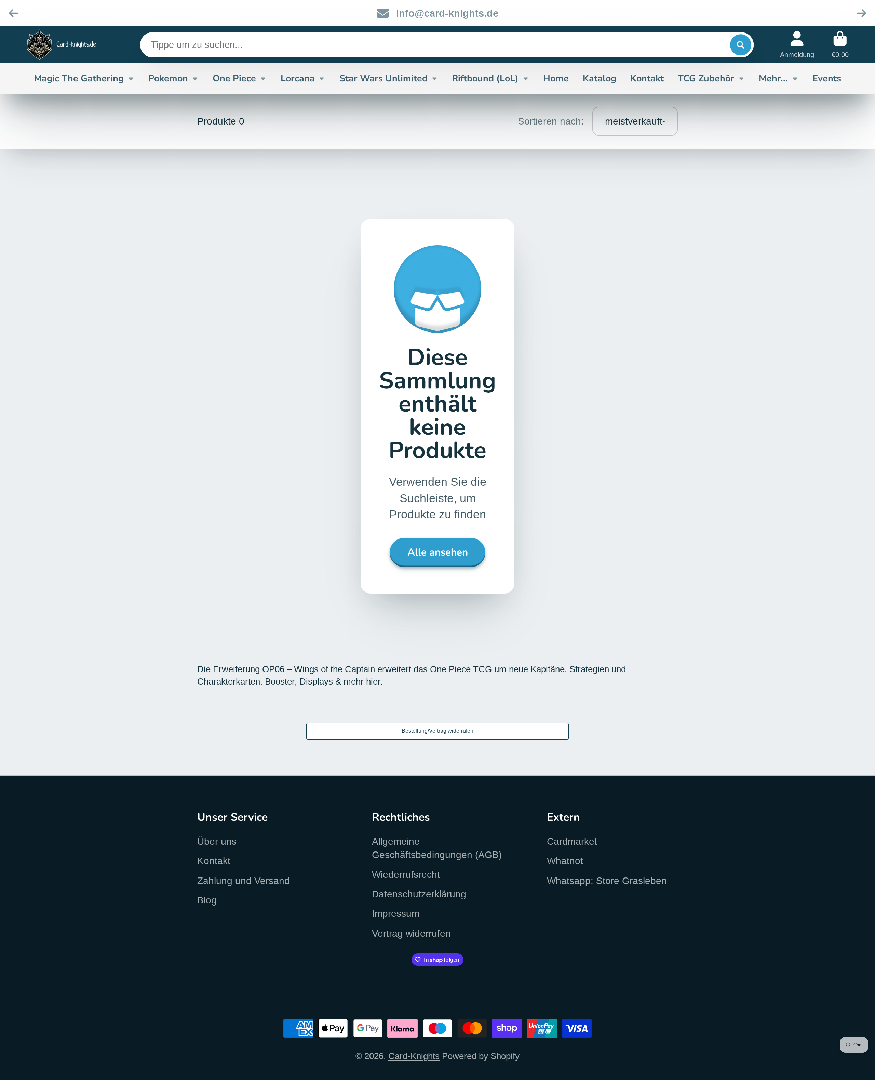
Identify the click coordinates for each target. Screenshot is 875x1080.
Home (556, 78)
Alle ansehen (437, 552)
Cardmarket (572, 841)
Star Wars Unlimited (383, 78)
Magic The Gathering (79, 78)
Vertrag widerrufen (411, 933)
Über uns (217, 841)
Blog (207, 900)
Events (826, 78)
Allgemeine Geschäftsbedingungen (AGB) (437, 848)
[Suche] (740, 44)
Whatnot (565, 861)
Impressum (395, 913)
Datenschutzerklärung (419, 894)
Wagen (840, 44)
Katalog (599, 78)
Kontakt (647, 78)
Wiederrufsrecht (406, 874)
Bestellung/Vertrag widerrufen (437, 731)
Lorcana (298, 78)
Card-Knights (414, 1056)
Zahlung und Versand (243, 880)
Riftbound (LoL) (485, 78)
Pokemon (168, 78)
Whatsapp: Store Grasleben (607, 880)
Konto (797, 44)
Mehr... (773, 78)
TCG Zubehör (706, 78)
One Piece (234, 78)
